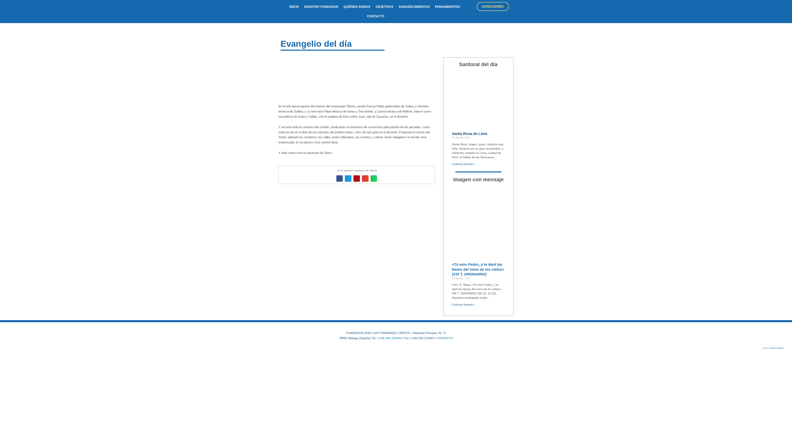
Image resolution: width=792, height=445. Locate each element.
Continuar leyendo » (463, 164)
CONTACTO (445, 338)
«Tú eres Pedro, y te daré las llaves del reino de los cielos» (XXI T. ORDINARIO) (478, 269)
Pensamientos (447, 6)
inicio (294, 6)
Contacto (375, 16)
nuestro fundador (321, 6)
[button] (339, 178)
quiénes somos (357, 6)
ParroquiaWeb (777, 348)
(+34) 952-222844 (390, 338)
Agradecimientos (414, 6)
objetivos (384, 6)
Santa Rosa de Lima (469, 134)
